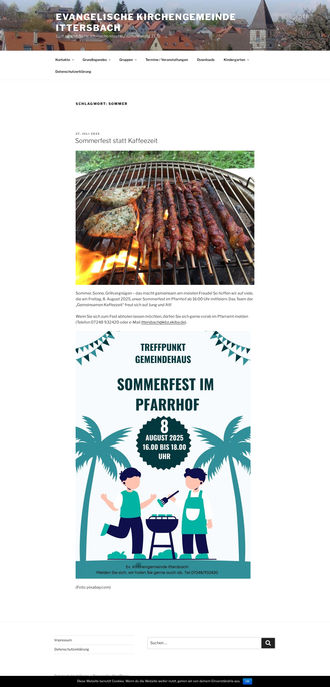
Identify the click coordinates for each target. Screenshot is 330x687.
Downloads (206, 60)
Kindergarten (234, 60)
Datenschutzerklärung (73, 71)
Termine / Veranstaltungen (166, 60)
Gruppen (126, 60)
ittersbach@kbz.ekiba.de (163, 322)
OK (247, 681)
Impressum (63, 640)
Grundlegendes (95, 60)
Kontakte (62, 60)
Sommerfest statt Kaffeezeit (116, 140)
